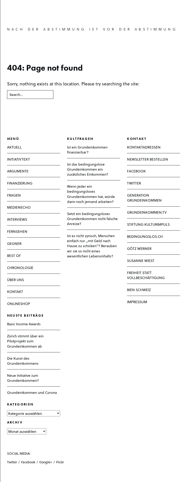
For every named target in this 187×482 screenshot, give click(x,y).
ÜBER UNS (15, 279)
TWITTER (134, 183)
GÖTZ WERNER (139, 248)
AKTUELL (14, 147)
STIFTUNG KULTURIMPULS (148, 224)
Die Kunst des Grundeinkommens (23, 361)
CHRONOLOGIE (20, 267)
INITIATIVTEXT (18, 159)
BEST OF (14, 255)
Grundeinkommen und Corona (32, 392)
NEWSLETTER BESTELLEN (147, 159)
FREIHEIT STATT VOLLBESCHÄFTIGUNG (146, 275)
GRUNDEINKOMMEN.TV (147, 212)
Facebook (28, 462)
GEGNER (14, 243)
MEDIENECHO (19, 207)
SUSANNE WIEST (140, 260)
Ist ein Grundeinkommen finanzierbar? (87, 149)
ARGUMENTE (18, 171)
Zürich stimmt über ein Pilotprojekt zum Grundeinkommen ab (25, 341)
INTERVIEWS (17, 219)
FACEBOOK (136, 171)
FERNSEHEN (17, 231)
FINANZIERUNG (19, 183)
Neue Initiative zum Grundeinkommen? (23, 378)
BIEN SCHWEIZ (139, 289)
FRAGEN (14, 195)
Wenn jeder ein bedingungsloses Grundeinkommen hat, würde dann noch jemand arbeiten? (91, 194)
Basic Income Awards (24, 323)
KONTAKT (15, 291)
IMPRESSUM (137, 301)
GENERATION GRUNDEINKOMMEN (144, 197)
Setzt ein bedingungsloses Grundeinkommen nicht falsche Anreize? (92, 218)
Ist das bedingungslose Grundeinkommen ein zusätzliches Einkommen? (87, 169)
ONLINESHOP (18, 303)
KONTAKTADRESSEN (144, 147)
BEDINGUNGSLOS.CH (145, 236)
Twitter (12, 462)
